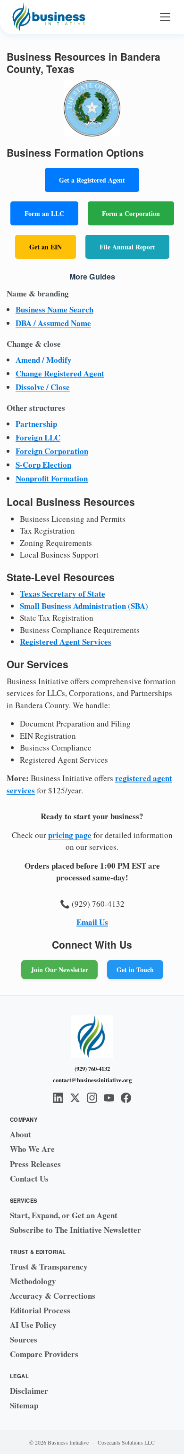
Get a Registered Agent (92, 180)
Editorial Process (40, 1310)
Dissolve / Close (43, 387)
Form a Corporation (131, 213)
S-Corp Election (43, 465)
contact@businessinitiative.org (92, 1080)
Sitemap (24, 1405)
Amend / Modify (44, 360)
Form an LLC (44, 213)
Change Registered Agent (60, 373)
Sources (23, 1339)
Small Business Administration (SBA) (84, 606)
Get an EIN (45, 247)
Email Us (92, 922)
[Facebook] (126, 1098)
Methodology (33, 1281)
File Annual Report (127, 247)
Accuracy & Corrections (52, 1296)
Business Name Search (54, 309)
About (20, 1134)
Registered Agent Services (65, 641)
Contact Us (29, 1178)
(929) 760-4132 (92, 1068)
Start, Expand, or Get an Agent (63, 1215)
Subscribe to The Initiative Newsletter (75, 1230)
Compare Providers (44, 1354)
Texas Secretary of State (62, 593)
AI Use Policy (33, 1325)
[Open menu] (165, 16)
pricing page (70, 835)
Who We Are (32, 1149)
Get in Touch (135, 970)
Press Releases (35, 1164)
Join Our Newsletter (59, 970)
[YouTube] (109, 1098)
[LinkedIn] (58, 1098)
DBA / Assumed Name (53, 323)
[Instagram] (92, 1098)
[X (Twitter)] (75, 1098)
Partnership (36, 424)
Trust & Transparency (49, 1266)
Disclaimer (29, 1391)
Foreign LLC (38, 437)
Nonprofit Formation (52, 478)
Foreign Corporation (52, 451)
